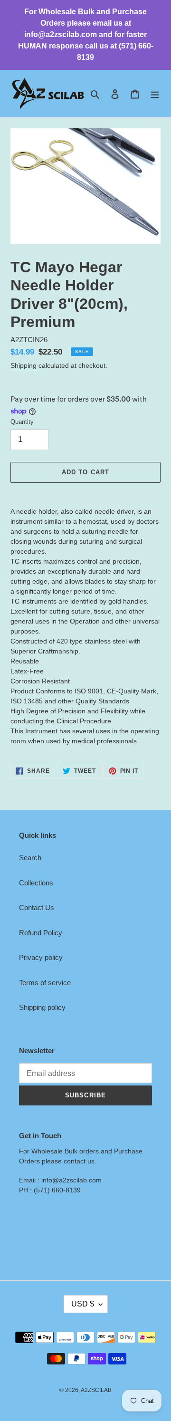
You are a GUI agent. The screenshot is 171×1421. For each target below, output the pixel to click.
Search (30, 858)
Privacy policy (41, 957)
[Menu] (155, 94)
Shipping (23, 365)
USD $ (82, 1304)
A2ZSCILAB (96, 1390)
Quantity (22, 421)
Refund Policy (40, 933)
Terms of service (45, 983)
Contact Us (36, 907)
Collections (36, 883)
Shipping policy (42, 1007)
